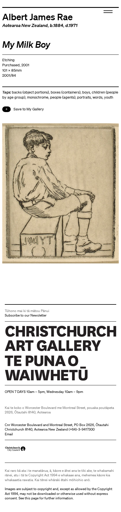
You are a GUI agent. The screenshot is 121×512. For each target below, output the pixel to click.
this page (32, 498)
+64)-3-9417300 (82, 429)
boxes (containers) (65, 92)
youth (108, 97)
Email (9, 434)
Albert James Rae (37, 16)
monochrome (37, 97)
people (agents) (62, 97)
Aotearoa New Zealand (25, 25)
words (97, 97)
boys (86, 92)
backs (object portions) (30, 92)
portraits (84, 97)
